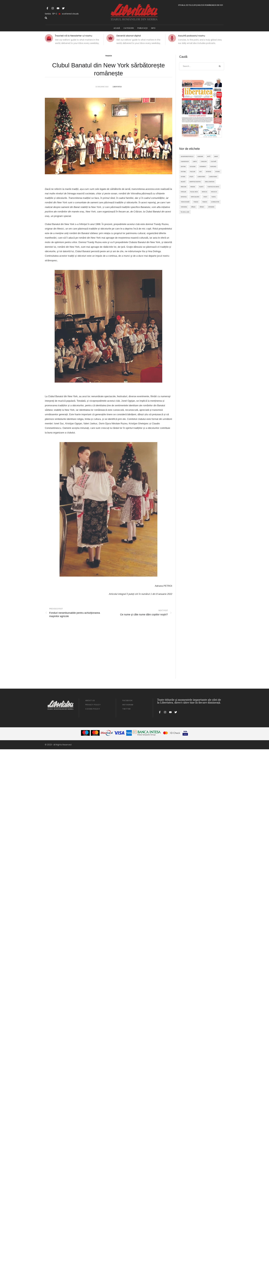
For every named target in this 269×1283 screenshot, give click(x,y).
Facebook (127, 700)
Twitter (126, 709)
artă (208, 156)
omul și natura (209, 181)
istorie (183, 176)
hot (200, 171)
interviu (208, 171)
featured (213, 166)
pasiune (192, 186)
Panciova (183, 186)
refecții (204, 191)
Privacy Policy (93, 704)
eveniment (203, 166)
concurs (204, 161)
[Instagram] (52, 8)
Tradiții (108, 56)
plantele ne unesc (213, 186)
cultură (213, 161)
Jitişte (191, 176)
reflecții (214, 191)
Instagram (127, 704)
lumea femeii (213, 176)
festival (183, 171)
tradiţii (195, 202)
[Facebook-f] (47, 8)
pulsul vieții (194, 191)
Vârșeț (202, 207)
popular (183, 191)
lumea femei (201, 176)
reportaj (184, 197)
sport (205, 197)
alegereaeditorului (187, 156)
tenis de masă (185, 202)
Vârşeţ (193, 207)
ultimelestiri (215, 202)
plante (201, 186)
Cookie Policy (92, 709)
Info (153, 28)
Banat (216, 156)
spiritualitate (195, 197)
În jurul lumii (185, 212)
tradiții (204, 202)
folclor (192, 171)
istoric (217, 171)
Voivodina (184, 207)
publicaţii (142, 28)
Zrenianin (211, 207)
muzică (183, 181)
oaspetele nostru (195, 181)
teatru (213, 197)
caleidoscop (185, 161)
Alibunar (200, 156)
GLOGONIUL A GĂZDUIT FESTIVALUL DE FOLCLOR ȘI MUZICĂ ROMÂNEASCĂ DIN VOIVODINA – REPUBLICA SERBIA (180, 5)
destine (183, 166)
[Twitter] (63, 8)
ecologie (192, 166)
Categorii (129, 28)
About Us (90, 700)
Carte (195, 161)
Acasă (117, 28)
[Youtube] (58, 8)
